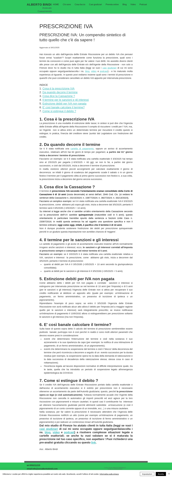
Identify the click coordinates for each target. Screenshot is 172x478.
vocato (48, 8)
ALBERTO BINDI (39, 4)
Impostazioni (147, 474)
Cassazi (42, 11)
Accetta (161, 474)
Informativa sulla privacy (109, 474)
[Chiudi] (168, 474)
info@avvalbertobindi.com (45, 469)
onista (49, 11)
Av (43, 8)
